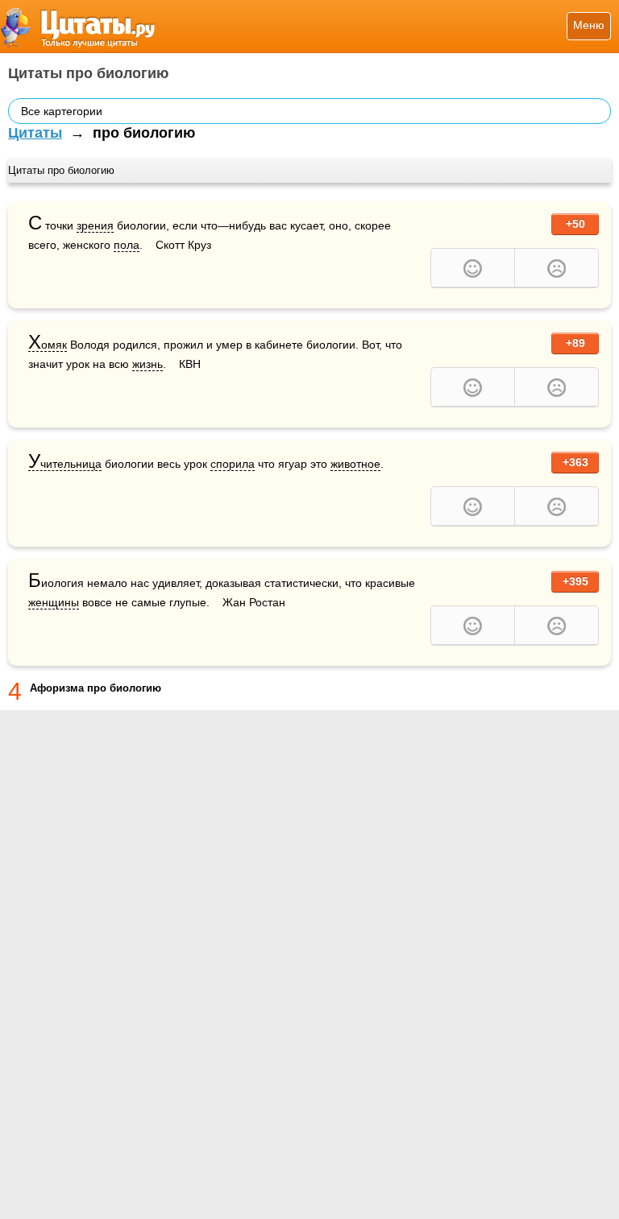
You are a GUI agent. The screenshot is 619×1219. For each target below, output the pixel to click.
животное (355, 463)
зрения (95, 225)
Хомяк (47, 345)
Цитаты (35, 133)
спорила (232, 463)
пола (126, 244)
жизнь (147, 363)
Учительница (65, 464)
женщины (53, 602)
